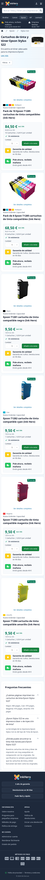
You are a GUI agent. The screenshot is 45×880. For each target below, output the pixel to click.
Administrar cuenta (10, 836)
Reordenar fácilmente (10, 840)
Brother (6, 17)
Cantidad (8, 140)
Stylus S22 (25, 31)
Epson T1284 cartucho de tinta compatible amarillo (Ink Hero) (21, 622)
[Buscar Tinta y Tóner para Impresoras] (41, 10)
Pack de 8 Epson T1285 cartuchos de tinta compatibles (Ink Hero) (22, 217)
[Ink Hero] (12, 3)
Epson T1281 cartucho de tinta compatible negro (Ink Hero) (21, 318)
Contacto (28, 826)
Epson (23, 17)
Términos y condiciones (32, 873)
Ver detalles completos (22, 100)
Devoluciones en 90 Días (23, 790)
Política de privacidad (15, 873)
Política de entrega (9, 826)
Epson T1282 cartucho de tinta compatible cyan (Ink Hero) (21, 420)
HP (31, 17)
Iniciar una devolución (33, 822)
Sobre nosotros (8, 811)
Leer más (4, 55)
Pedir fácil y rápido (22, 796)
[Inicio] (2, 31)
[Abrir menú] (2, 3)
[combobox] (22, 10)
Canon (14, 17)
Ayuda (27, 811)
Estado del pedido (9, 844)
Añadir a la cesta (31, 144)
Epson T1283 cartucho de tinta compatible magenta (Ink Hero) (22, 521)
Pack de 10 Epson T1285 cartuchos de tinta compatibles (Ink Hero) (21, 114)
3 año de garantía (22, 784)
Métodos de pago (9, 822)
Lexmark (38, 17)
